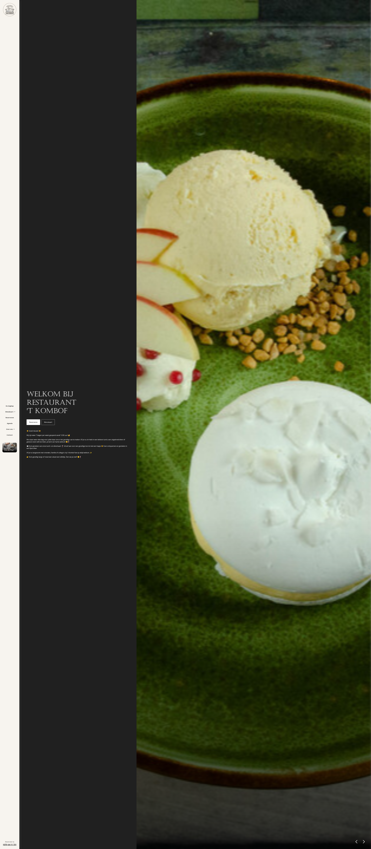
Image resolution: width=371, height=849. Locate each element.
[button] (9, 412)
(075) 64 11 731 (9, 844)
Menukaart (48, 422)
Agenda (9, 423)
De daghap (10, 406)
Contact (10, 435)
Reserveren (10, 418)
